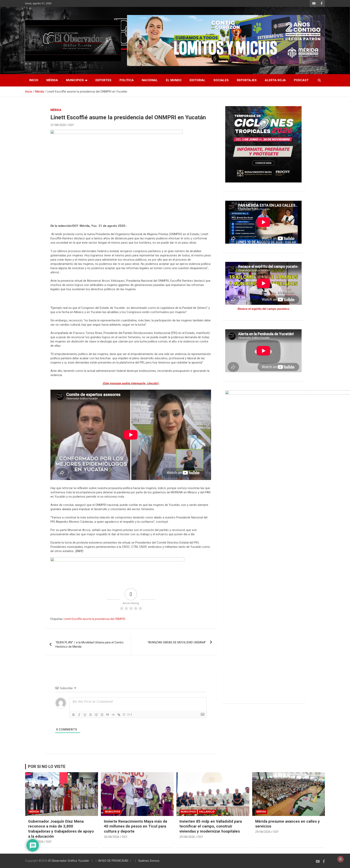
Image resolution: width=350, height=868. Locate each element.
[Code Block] (113, 714)
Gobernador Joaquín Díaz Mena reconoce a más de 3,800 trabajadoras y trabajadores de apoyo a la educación (61, 829)
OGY (71, 125)
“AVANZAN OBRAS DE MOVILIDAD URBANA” (176, 642)
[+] (130, 714)
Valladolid (206, 811)
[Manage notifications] (340, 859)
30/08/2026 (111, 836)
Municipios (75, 80)
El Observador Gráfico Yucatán (68, 861)
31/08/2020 (58, 125)
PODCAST (301, 80)
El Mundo (173, 80)
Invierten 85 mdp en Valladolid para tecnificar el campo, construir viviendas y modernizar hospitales (210, 826)
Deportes (103, 80)
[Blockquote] (107, 714)
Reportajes (247, 80)
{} (124, 714)
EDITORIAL (197, 80)
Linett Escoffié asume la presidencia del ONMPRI (94, 619)
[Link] (119, 714)
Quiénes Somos (148, 861)
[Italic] (79, 714)
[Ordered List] (96, 714)
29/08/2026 (187, 836)
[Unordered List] (102, 714)
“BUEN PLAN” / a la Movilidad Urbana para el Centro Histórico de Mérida (89, 644)
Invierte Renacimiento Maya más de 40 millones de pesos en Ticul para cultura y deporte (135, 826)
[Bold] (73, 714)
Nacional (150, 80)
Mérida (52, 80)
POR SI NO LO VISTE (46, 766)
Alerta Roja (275, 80)
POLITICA (127, 80)
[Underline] (85, 714)
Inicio (33, 80)
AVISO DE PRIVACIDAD (113, 861)
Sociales (221, 80)
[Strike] (90, 714)
